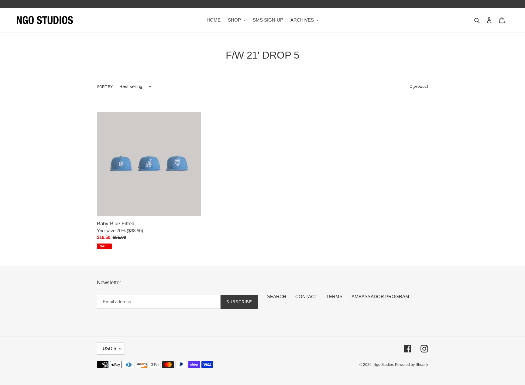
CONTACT (306, 296)
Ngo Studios (383, 365)
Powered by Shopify (411, 365)
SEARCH (276, 296)
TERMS (334, 296)
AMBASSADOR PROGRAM (380, 296)
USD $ (109, 348)
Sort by (105, 87)
